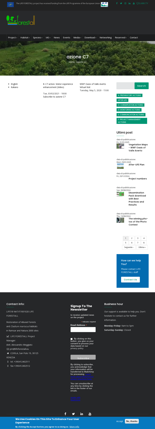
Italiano (14, 87)
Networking (106, 37)
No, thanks (131, 421)
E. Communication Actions (131, 114)
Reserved (120, 37)
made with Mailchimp (75, 398)
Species (37, 37)
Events (66, 37)
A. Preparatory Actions (129, 95)
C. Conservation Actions (130, 105)
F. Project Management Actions (129, 120)
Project (12, 37)
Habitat (24, 37)
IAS (47, 37)
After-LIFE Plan (136, 164)
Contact (134, 37)
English (14, 84)
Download (89, 37)
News (57, 37)
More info (74, 426)
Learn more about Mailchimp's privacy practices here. (82, 376)
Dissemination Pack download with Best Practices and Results (137, 198)
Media (76, 37)
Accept (119, 421)
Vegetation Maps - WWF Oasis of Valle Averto (138, 147)
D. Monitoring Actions (129, 109)
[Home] (21, 22)
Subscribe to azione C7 (54, 96)
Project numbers (138, 178)
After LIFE (122, 100)
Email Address (79, 325)
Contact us (130, 279)
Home (72, 62)
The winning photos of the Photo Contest (138, 221)
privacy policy (77, 348)
